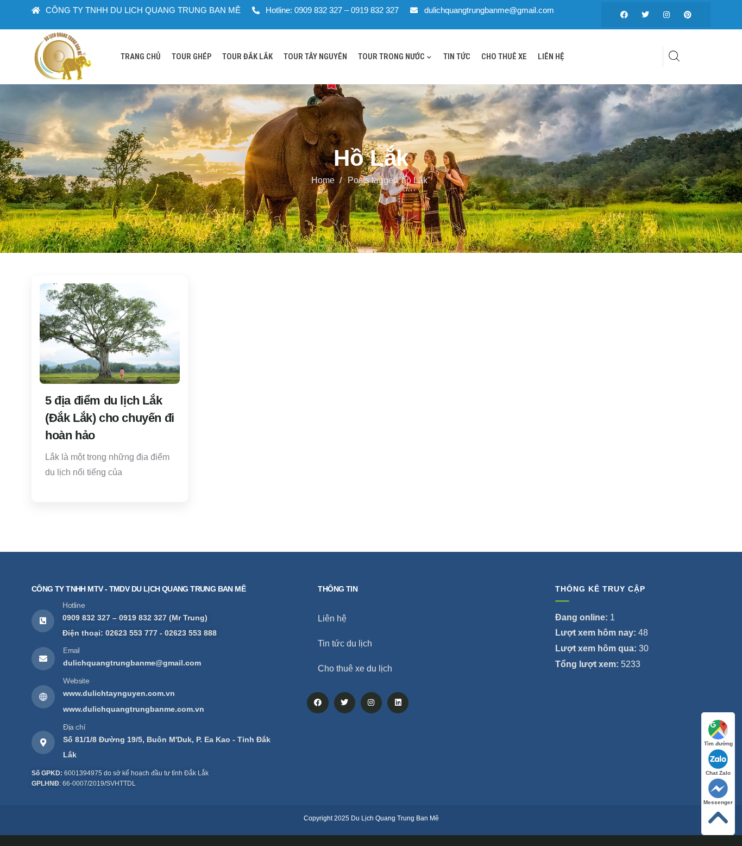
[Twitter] (645, 14)
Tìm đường (718, 744)
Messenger (718, 802)
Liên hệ (332, 618)
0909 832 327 (86, 617)
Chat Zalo (718, 773)
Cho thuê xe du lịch (355, 668)
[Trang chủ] (63, 56)
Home (323, 180)
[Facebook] (624, 14)
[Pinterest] (687, 14)
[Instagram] (666, 14)
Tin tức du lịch (345, 643)
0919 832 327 (143, 617)
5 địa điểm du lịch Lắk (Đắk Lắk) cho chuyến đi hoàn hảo (109, 418)
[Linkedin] (397, 702)
